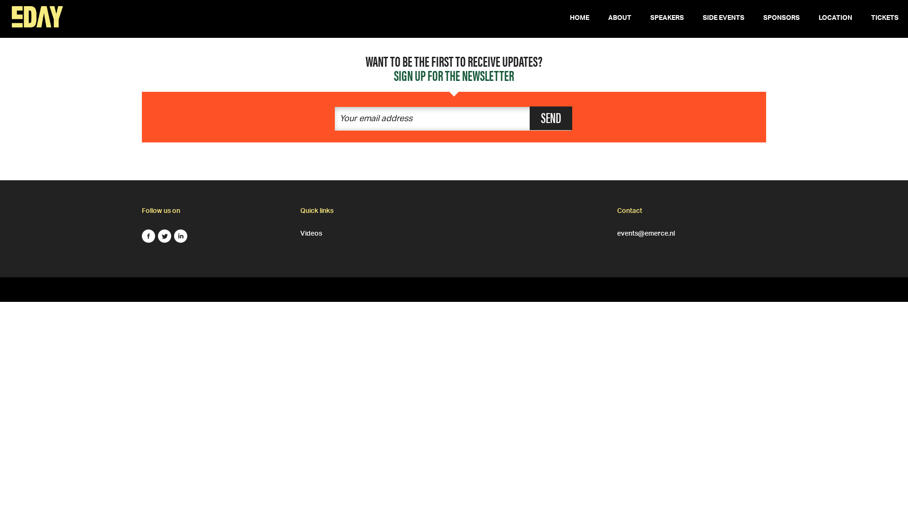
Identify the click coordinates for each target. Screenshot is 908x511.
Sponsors (781, 19)
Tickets (885, 19)
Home (579, 19)
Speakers (667, 19)
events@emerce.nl (646, 232)
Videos (311, 232)
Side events (723, 19)
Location (835, 19)
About (619, 19)
